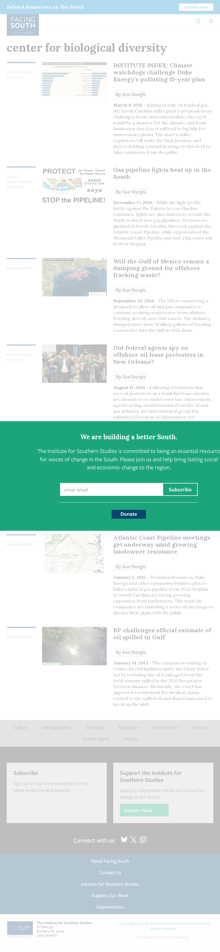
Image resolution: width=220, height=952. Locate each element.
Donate (128, 513)
